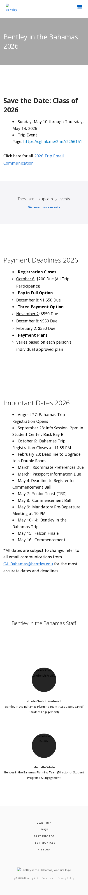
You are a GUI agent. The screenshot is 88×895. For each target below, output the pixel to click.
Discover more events (44, 207)
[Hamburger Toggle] (80, 8)
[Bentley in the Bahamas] (11, 9)
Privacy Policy (66, 878)
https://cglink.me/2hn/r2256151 (52, 141)
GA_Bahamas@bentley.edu (28, 563)
